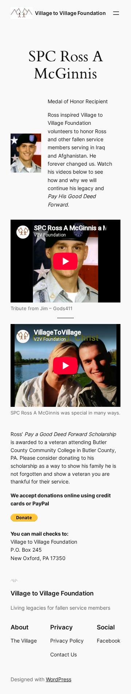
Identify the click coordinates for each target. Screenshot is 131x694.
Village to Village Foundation (70, 13)
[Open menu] (116, 13)
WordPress (58, 679)
